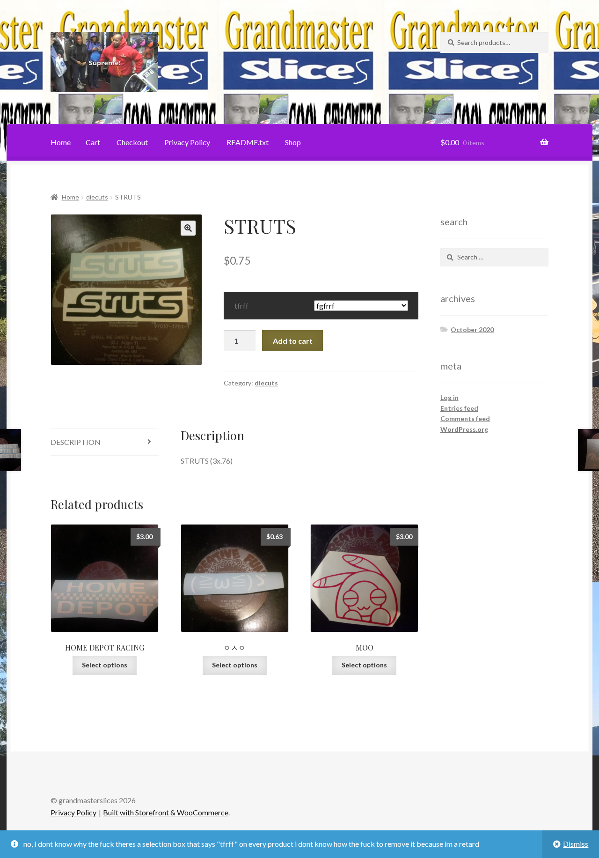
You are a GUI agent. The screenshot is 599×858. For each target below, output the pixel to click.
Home (61, 142)
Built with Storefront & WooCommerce (165, 812)
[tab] (105, 442)
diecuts (97, 197)
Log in (449, 397)
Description (76, 441)
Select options (104, 665)
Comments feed (465, 418)
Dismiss (575, 843)
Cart (93, 142)
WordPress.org (464, 429)
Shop (293, 142)
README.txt (247, 142)
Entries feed (459, 408)
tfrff (241, 305)
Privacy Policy (187, 142)
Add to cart (293, 340)
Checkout (132, 142)
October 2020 (472, 329)
